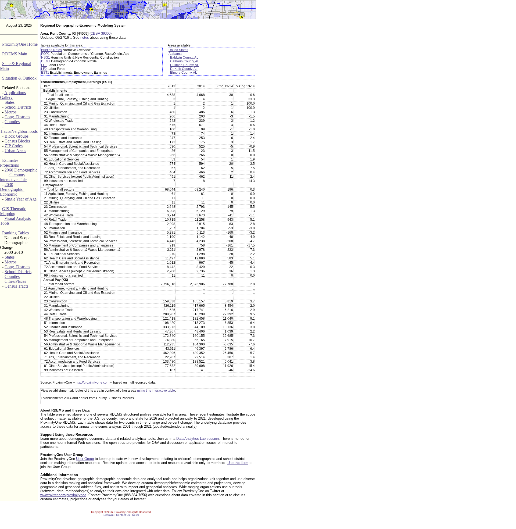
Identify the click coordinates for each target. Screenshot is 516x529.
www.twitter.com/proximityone (63, 495)
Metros (10, 112)
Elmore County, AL (183, 72)
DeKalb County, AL (184, 69)
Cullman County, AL (184, 65)
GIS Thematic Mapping (13, 211)
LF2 (44, 69)
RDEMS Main (14, 54)
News (135, 514)
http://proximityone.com (92, 382)
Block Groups (16, 136)
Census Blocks (17, 141)
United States (178, 50)
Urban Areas (15, 150)
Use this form (237, 463)
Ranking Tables (15, 233)
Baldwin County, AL (184, 57)
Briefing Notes (51, 50)
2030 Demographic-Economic (12, 189)
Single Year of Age (21, 199)
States (10, 102)
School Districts (18, 107)
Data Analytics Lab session (197, 439)
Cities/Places (15, 281)
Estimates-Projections (10, 162)
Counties (12, 121)
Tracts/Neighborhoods (19, 131)
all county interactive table (13, 177)
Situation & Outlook (19, 78)
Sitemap (108, 514)
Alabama (175, 54)
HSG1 (45, 57)
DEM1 (45, 61)
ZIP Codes (14, 146)
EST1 (45, 72)
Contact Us (123, 514)
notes (84, 37)
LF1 (44, 65)
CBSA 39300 (100, 33)
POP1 (45, 54)
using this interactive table (156, 390)
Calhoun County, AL (184, 61)
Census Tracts (16, 286)
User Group (85, 459)
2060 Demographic (21, 170)
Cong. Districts (17, 117)
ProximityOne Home (20, 44)
